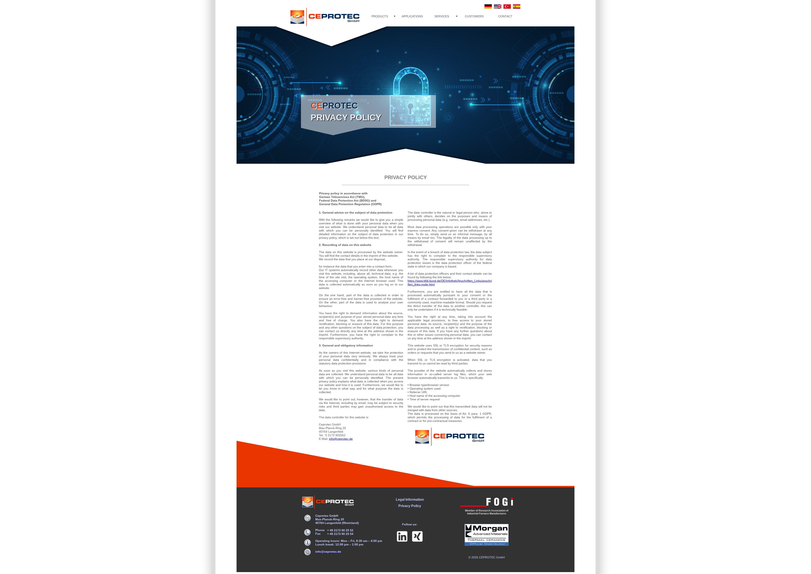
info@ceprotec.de (341, 438)
